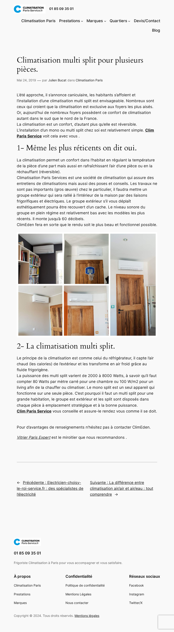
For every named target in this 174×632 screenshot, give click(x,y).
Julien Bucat (57, 80)
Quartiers (118, 21)
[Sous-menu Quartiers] (129, 21)
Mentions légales (87, 616)
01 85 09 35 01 (61, 9)
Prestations (69, 21)
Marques (95, 21)
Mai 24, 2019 (26, 80)
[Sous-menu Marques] (105, 21)
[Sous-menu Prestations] (82, 21)
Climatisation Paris (89, 80)
